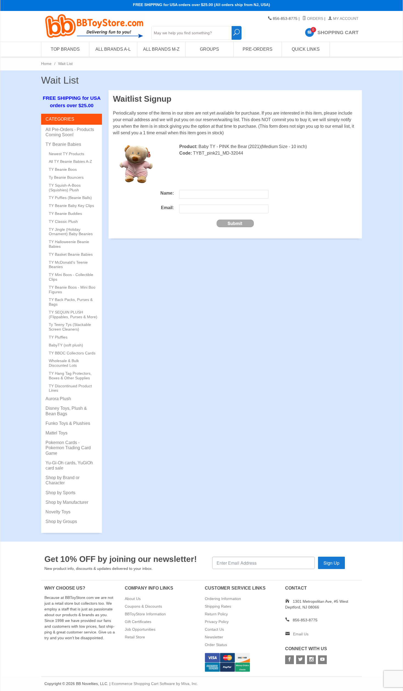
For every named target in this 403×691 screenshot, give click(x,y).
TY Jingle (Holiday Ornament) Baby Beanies (71, 231)
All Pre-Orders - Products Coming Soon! (70, 132)
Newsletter (214, 637)
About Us (133, 598)
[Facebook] (289, 659)
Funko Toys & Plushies (68, 423)
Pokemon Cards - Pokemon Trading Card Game (68, 447)
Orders (314, 18)
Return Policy (216, 614)
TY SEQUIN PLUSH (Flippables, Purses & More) (73, 314)
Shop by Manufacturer (67, 502)
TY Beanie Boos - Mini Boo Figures (72, 289)
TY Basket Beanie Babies (71, 254)
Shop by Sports (60, 492)
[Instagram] (311, 659)
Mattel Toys (56, 433)
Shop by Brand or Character (63, 480)
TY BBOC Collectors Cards (72, 353)
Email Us (300, 634)
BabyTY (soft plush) (66, 345)
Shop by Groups (61, 521)
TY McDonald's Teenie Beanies (68, 264)
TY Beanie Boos (63, 169)
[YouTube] (322, 659)
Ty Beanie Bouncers (66, 177)
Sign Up (331, 563)
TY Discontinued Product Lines (70, 388)
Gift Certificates (138, 621)
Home (46, 63)
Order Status (216, 644)
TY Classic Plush (63, 221)
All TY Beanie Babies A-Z (70, 161)
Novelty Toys (58, 512)
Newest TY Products (66, 154)
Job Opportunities (140, 629)
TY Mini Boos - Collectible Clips (71, 276)
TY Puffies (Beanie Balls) (70, 197)
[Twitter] (300, 659)
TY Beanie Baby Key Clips (71, 205)
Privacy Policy (217, 621)
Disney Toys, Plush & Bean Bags (66, 411)
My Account (345, 18)
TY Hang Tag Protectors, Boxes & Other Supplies (70, 375)
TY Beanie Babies (63, 144)
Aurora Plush (58, 398)
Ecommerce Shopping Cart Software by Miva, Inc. (155, 683)
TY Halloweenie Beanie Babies (69, 244)
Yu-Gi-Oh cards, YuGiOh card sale (69, 465)
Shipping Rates (218, 606)
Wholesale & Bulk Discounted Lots (64, 363)
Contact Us (214, 629)
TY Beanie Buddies (65, 213)
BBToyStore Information (145, 614)
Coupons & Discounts (143, 606)
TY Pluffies (58, 337)
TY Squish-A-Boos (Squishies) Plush (65, 187)
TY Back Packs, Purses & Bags (71, 301)
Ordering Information (223, 598)
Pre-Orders (258, 49)
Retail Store (135, 637)
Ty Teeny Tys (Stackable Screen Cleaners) (70, 326)
